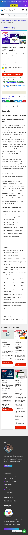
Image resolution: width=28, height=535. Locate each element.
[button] (24, 34)
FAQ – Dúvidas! (8, 492)
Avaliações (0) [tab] (14, 106)
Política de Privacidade (10, 481)
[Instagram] (8, 501)
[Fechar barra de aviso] (26, 5)
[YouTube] (5, 501)
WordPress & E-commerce (10, 27)
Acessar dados (8, 484)
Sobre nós (7, 489)
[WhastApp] (8, 101)
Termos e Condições (10, 478)
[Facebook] (4, 101)
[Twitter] (12, 101)
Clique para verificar (11, 529)
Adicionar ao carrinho (12, 74)
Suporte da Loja (9, 487)
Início (1, 19)
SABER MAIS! (13, 5)
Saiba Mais (7, 465)
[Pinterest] (24, 101)
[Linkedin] (16, 101)
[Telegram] (20, 101)
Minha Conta (8, 473)
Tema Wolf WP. (20, 532)
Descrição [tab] (5, 106)
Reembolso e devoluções (12, 476)
